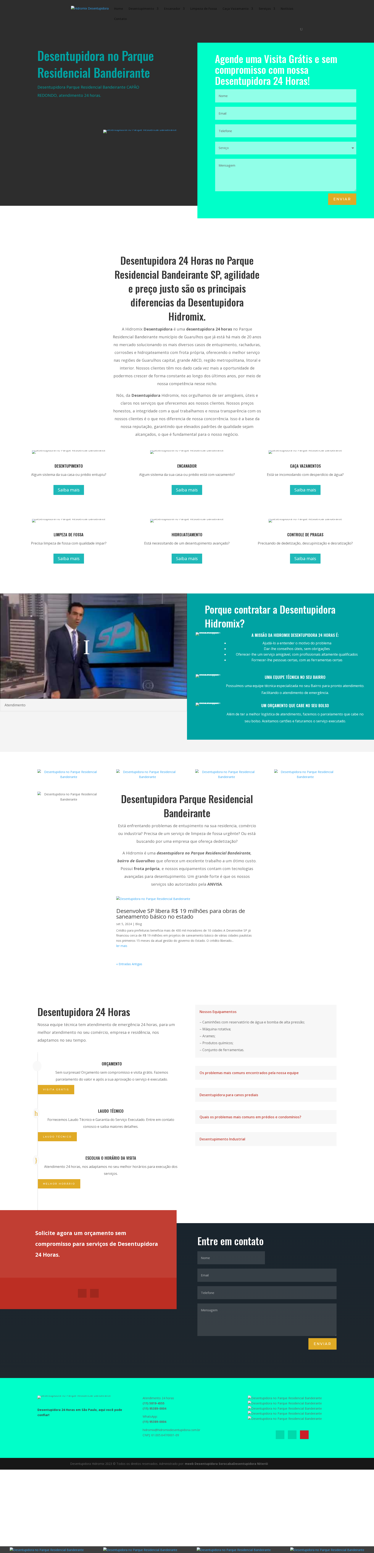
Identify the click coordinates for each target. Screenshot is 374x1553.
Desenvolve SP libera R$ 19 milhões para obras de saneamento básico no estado (180, 913)
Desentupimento (141, 9)
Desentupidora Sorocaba (214, 1464)
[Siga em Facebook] (82, 1293)
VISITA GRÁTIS (56, 1089)
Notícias (287, 9)
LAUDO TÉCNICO (57, 1136)
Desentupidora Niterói (250, 1464)
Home (118, 9)
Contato (120, 19)
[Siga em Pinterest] (304, 1434)
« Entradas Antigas (129, 964)
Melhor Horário (59, 1183)
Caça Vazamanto (235, 9)
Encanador (172, 9)
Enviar (342, 199)
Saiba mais (69, 490)
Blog (138, 924)
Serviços (265, 9)
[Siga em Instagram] (94, 1293)
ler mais (121, 946)
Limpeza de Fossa (203, 9)
